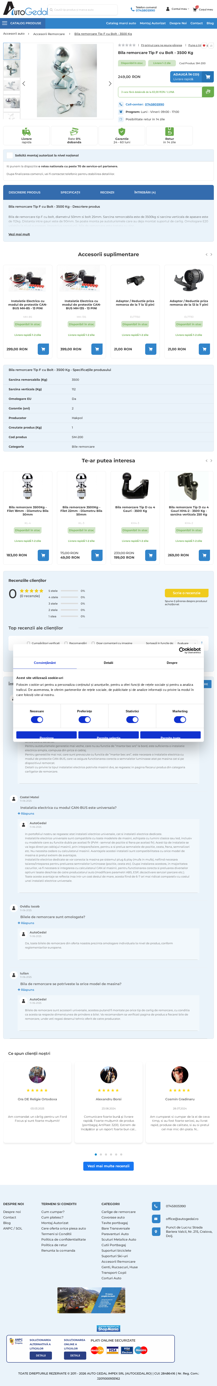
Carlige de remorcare (119, 1212)
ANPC (8, 1228)
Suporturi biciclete (116, 1250)
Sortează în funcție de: (160, 643)
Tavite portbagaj (115, 1223)
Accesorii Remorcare (118, 1262)
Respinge (47, 737)
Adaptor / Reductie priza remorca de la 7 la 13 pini (81, 303)
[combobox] (83, 9)
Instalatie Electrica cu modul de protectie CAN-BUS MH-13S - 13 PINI (27, 304)
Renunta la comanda (58, 1250)
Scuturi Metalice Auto (119, 1239)
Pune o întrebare (199, 45)
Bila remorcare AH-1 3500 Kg (189, 509)
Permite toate (170, 737)
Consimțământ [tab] (45, 663)
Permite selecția (108, 737)
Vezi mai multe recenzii (108, 1166)
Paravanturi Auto (115, 1234)
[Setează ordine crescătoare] (201, 643)
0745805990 (145, 10)
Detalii (41, 1355)
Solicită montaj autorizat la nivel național (47, 155)
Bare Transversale (116, 1228)
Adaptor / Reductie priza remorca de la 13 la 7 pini (135, 303)
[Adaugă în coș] (43, 349)
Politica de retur (54, 1245)
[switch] (85, 720)
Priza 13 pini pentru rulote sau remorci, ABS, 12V (189, 303)
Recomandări (78, 643)
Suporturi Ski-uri (115, 1256)
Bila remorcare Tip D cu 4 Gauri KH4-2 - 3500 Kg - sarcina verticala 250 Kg (135, 511)
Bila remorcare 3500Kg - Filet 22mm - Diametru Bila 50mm (28, 511)
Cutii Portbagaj (114, 1245)
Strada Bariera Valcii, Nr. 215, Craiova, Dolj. (189, 1231)
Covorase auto (113, 1217)
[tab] (108, 413)
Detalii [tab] (108, 663)
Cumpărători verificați (46, 643)
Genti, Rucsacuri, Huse (120, 1267)
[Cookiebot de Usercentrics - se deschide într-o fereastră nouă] (182, 650)
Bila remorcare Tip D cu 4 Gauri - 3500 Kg (82, 509)
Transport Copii (114, 1273)
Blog (210, 23)
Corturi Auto (112, 1278)
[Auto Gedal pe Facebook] (91, 1300)
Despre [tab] (172, 663)
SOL (19, 1228)
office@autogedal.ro (179, 1219)
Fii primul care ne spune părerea (161, 45)
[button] (26, 81)
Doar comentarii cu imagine (114, 643)
